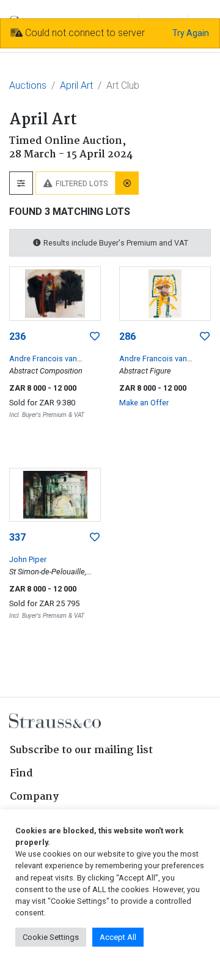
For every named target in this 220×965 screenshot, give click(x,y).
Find (21, 773)
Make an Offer (144, 402)
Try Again (190, 33)
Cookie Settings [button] (51, 937)
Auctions (27, 85)
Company (34, 797)
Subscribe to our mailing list (81, 750)
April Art (76, 85)
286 (127, 336)
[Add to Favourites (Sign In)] (95, 337)
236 (17, 336)
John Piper (27, 559)
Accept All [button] (118, 937)
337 (17, 537)
